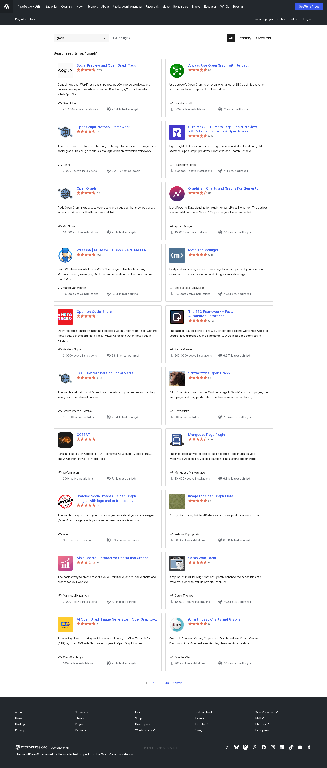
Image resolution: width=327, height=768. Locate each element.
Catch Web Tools (202, 558)
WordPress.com (266, 712)
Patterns (80, 730)
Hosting (20, 724)
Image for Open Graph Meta (210, 496)
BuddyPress (264, 730)
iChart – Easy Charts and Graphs (214, 619)
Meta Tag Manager (203, 250)
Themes (80, 718)
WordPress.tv (145, 730)
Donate (201, 724)
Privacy (19, 730)
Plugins (79, 724)
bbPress (262, 724)
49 (167, 683)
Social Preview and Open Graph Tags (106, 65)
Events (199, 718)
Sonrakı (177, 683)
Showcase (81, 712)
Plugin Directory (25, 19)
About (19, 712)
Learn (138, 712)
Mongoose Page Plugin (206, 435)
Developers (142, 724)
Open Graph (86, 188)
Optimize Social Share (94, 312)
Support (140, 718)
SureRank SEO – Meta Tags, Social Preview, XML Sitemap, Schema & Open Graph (223, 129)
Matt (259, 718)
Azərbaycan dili (60, 747)
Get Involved (203, 712)
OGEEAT (83, 435)
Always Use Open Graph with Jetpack (218, 65)
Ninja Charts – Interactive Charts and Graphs (112, 558)
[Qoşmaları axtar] (105, 38)
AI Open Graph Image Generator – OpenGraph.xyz (117, 619)
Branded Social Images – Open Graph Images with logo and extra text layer (107, 498)
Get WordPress (309, 6)
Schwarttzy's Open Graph (209, 373)
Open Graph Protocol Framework (103, 127)
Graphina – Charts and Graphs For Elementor (224, 188)
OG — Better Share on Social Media (105, 373)
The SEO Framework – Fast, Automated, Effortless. (210, 314)
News (18, 718)
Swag (200, 730)
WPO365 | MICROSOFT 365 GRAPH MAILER (111, 250)
